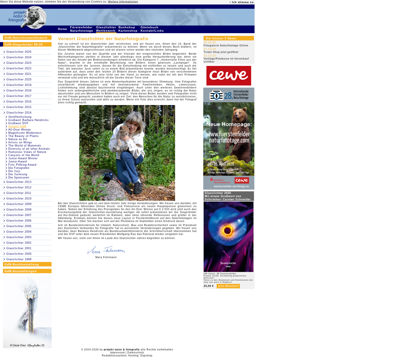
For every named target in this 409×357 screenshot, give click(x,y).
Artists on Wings (20, 142)
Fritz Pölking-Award (22, 164)
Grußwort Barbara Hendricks (28, 120)
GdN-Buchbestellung (21, 264)
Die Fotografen (18, 167)
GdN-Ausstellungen (20, 271)
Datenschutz (135, 352)
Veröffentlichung (20, 116)
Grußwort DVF (18, 123)
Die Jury (14, 171)
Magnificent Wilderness (25, 132)
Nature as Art (17, 139)
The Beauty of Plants (23, 136)
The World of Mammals (24, 145)
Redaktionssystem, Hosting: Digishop (127, 355)
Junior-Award (17, 161)
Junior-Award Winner (23, 158)
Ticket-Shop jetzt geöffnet (221, 52)
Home (63, 29)
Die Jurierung (17, 174)
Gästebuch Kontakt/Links (153, 29)
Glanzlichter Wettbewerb (106, 29)
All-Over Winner (19, 129)
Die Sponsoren (18, 177)
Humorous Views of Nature (27, 152)
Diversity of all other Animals (29, 148)
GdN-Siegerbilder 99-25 (23, 44)
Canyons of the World (23, 155)
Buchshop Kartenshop (128, 29)
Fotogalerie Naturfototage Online (226, 45)
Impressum (117, 352)
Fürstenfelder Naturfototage (82, 29)
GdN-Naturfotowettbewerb (26, 37)
